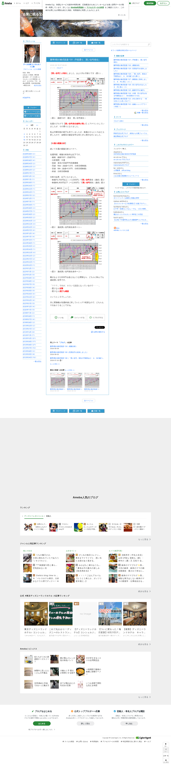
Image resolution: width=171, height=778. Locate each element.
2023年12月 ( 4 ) (29, 233)
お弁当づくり (71, 551)
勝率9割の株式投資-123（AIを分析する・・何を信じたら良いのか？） (130, 100)
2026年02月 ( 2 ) (29, 170)
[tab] (33, 516)
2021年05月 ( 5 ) (29, 291)
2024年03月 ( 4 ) (29, 224)
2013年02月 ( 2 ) (29, 326)
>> (37, 125)
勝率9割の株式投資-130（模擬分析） (63, 346)
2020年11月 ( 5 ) (29, 310)
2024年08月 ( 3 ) (29, 208)
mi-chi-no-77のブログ (122, 159)
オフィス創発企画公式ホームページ (124, 50)
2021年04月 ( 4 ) (29, 294)
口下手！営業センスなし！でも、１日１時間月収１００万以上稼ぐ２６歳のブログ (131, 209)
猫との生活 (27, 551)
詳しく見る (85, 723)
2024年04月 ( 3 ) (29, 221)
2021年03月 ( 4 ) (29, 297)
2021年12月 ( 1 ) (28, 268)
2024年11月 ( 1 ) (29, 202)
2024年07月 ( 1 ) (29, 211)
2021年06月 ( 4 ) (29, 288)
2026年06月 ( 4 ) (29, 160)
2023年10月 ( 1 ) (29, 240)
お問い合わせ (83, 741)
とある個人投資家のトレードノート (126, 176)
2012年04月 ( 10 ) (29, 357)
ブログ (59, 68)
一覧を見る (144, 110)
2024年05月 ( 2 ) (29, 217)
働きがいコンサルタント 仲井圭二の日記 (128, 214)
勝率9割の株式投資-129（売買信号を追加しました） (69, 352)
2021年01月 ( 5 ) (29, 303)
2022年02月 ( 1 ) (29, 265)
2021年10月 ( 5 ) (29, 275)
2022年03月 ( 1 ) (29, 262)
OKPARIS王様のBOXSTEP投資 (125, 154)
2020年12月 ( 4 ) (29, 306)
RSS (117, 228)
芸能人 (48, 516)
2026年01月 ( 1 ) (29, 173)
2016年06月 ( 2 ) (29, 322)
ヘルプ (148, 741)
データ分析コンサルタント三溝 (32, 65)
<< (27, 125)
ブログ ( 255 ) (118, 121)
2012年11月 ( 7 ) (28, 335)
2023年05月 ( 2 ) (29, 246)
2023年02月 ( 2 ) (29, 256)
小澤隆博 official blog (122, 170)
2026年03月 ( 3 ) (29, 167)
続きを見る (37, 85)
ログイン (163, 3)
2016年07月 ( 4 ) (29, 319)
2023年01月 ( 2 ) (29, 259)
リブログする (97, 317)
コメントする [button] (79, 317)
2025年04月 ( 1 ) (29, 186)
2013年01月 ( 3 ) (29, 329)
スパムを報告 (69, 741)
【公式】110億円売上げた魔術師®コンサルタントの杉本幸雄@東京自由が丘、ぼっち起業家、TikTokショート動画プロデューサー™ (131, 220)
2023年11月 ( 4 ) (29, 237)
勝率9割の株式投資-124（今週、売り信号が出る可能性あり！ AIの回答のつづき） (130, 94)
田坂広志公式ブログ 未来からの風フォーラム (130, 133)
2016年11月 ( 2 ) (28, 313)
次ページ (88, 50)
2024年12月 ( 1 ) (29, 198)
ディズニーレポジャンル (33, 516)
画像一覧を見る (142, 113)
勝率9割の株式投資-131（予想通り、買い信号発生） (75, 59)
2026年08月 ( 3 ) (29, 154)
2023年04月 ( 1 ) (29, 249)
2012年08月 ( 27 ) (29, 345)
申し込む (129, 723)
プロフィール (27, 69)
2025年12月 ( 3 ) (29, 176)
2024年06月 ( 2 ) (29, 214)
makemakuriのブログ (121, 165)
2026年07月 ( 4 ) (29, 157)
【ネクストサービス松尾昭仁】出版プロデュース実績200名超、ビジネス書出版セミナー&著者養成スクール (131, 203)
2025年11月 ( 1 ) (28, 179)
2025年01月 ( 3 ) (29, 195)
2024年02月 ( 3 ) (29, 227)
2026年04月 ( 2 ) (29, 163)
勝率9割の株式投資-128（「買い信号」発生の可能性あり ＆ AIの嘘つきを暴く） (77, 358)
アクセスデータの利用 (111, 741)
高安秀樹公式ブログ (121, 136)
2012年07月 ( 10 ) (29, 348)
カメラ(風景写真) (115, 551)
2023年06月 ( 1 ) (29, 243)
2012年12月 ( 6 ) (29, 332)
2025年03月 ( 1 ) (29, 189)
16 (24, 140)
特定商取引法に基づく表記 (132, 741)
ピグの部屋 (37, 69)
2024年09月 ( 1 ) (29, 205)
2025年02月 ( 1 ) (29, 192)
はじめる (41, 723)
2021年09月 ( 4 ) (29, 278)
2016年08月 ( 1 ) (29, 316)
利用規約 (95, 741)
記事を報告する (99, 332)
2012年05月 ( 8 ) (29, 354)
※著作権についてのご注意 (121, 230)
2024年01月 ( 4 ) (29, 230)
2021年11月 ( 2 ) (28, 272)
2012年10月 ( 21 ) (29, 338)
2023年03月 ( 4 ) (29, 252)
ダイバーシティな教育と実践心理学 (126, 198)
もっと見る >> (55, 364)
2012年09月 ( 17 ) (29, 341)
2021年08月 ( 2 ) (29, 281)
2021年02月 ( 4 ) (29, 300)
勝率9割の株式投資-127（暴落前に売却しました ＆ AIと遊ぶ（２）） (130, 80)
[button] (166, 761)
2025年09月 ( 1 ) (29, 182)
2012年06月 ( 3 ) (29, 351)
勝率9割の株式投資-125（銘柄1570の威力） (130, 90)
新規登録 (150, 3)
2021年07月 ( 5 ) (29, 284)
